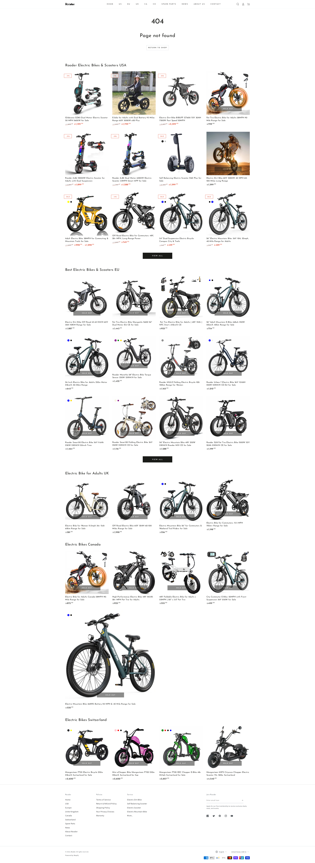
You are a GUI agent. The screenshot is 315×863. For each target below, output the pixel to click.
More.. (130, 815)
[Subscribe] (242, 800)
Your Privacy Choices (105, 811)
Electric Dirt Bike (134, 799)
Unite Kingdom (72, 811)
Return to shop (157, 47)
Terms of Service (103, 799)
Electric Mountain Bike (137, 811)
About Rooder (71, 831)
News (67, 827)
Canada (68, 815)
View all (157, 256)
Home (67, 799)
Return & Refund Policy (106, 803)
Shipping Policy (103, 807)
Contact (68, 835)
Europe (68, 807)
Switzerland (70, 819)
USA (67, 803)
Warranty (100, 815)
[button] (237, 4)
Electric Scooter (134, 807)
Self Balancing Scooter (137, 803)
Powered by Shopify (72, 855)
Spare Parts (70, 823)
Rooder (73, 852)
